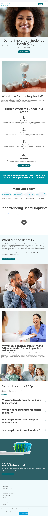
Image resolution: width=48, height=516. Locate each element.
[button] (46, 4)
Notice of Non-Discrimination (8, 493)
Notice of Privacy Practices (8, 488)
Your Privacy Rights (24, 513)
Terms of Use (5, 490)
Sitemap (4, 504)
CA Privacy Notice (6, 495)
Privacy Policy (5, 486)
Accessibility (5, 502)
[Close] (46, 509)
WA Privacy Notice (6, 499)
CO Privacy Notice (6, 497)
